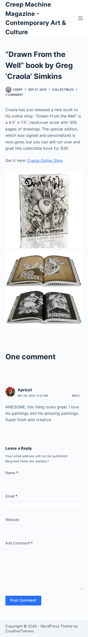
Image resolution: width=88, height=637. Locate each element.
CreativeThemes (19, 631)
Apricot (25, 389)
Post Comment (23, 600)
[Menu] (80, 18)
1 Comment (14, 94)
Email (11, 496)
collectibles (63, 89)
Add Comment (19, 543)
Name (11, 472)
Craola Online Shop (45, 160)
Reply (76, 395)
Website (12, 519)
